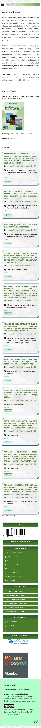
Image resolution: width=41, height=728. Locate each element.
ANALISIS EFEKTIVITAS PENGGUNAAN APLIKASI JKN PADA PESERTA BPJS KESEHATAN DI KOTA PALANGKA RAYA (20, 194)
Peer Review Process (16, 599)
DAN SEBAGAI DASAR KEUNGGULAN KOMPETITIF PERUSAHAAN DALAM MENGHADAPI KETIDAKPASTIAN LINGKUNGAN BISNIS (20, 158)
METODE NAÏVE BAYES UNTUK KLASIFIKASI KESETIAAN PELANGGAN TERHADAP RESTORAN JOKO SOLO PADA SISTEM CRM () (20, 257)
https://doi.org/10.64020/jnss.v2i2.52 (22, 301)
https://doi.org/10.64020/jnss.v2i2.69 (22, 497)
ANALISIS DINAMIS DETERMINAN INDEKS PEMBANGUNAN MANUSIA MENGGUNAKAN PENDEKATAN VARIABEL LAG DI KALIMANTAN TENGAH (20, 327)
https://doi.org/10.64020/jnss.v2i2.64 (22, 431)
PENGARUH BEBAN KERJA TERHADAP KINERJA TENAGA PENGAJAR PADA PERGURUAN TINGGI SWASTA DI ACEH (20, 361)
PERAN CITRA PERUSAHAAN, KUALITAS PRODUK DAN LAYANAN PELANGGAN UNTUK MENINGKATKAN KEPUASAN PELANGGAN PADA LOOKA (20, 424)
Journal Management (16, 607)
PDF (8, 182)
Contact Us (12, 581)
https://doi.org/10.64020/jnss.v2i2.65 (22, 464)
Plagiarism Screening (16, 603)
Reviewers (11, 561)
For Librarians (13, 630)
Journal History (13, 573)
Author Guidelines (15, 565)
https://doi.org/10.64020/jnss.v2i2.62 (22, 367)
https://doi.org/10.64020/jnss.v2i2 (19, 134)
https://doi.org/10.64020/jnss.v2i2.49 (22, 230)
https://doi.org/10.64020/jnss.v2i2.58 (22, 334)
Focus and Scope (14, 553)
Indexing (11, 569)
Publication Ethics (15, 591)
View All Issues (7, 516)
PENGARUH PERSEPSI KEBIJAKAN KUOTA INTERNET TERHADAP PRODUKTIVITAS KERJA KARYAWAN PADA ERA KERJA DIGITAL (20, 393)
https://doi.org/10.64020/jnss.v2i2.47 (22, 166)
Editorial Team (13, 557)
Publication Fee (14, 577)
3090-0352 (25, 80)
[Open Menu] (2, 4)
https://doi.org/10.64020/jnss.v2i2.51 (22, 265)
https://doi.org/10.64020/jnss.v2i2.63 (22, 400)
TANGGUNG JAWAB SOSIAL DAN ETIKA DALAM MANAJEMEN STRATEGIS (20, 226)
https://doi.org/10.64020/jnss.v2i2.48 (22, 201)
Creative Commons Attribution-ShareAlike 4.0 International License (18, 712)
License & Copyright (16, 595)
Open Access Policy (15, 611)
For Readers (12, 622)
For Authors (12, 626)
